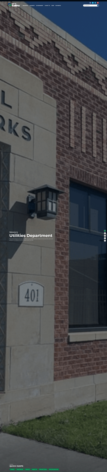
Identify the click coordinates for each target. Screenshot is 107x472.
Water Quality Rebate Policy (53, 469)
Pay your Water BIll (20, 469)
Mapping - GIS (34, 469)
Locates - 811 (27, 469)
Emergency (12, 469)
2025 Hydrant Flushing (43, 469)
